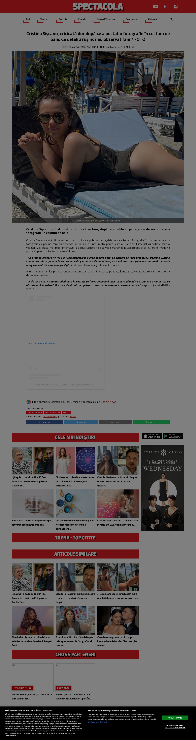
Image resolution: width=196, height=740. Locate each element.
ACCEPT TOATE (175, 718)
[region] (98, 723)
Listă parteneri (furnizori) (97, 722)
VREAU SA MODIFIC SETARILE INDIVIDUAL (175, 726)
